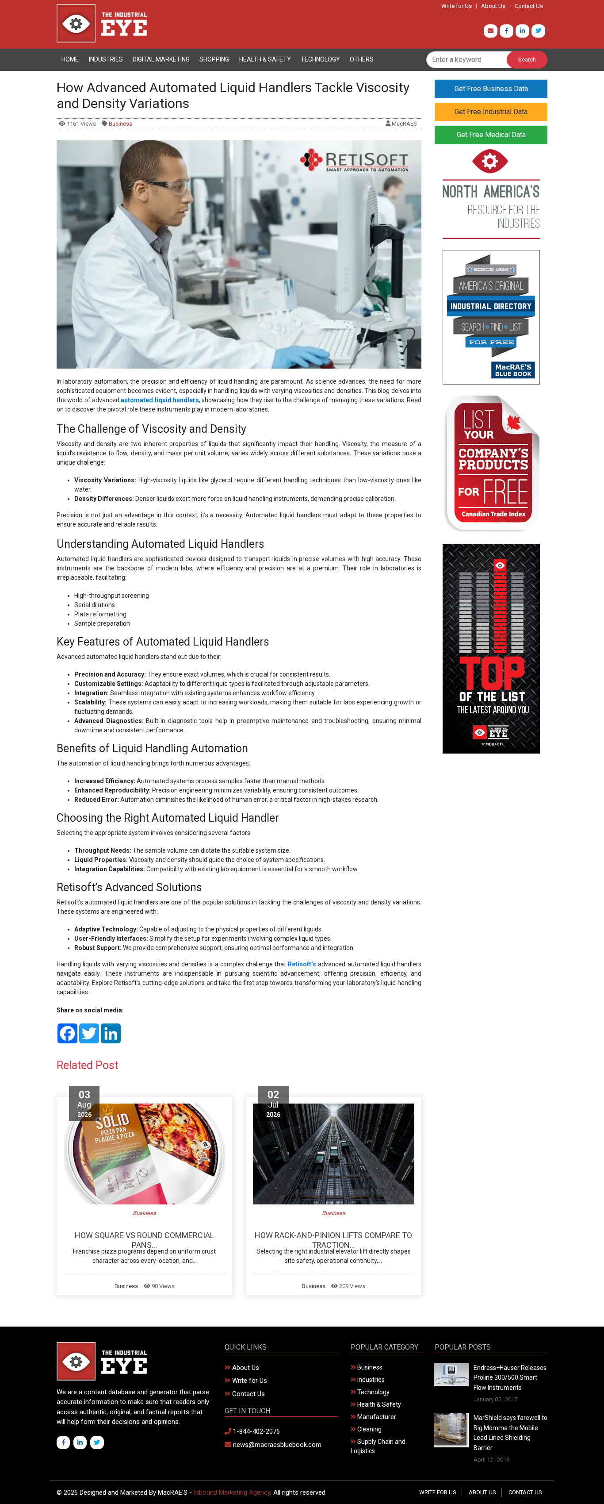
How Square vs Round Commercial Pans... (144, 1240)
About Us (493, 6)
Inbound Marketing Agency (232, 1492)
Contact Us (529, 6)
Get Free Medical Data (491, 135)
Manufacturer (376, 1416)
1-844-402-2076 (255, 1431)
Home (70, 59)
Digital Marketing (161, 59)
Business (120, 123)
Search (527, 59)
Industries (106, 59)
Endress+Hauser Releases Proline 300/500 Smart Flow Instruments (510, 1377)
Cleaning (369, 1429)
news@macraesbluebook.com (276, 1445)
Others (362, 59)
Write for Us (456, 6)
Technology (320, 59)
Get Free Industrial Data (491, 112)
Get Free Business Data (491, 89)
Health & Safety (265, 59)
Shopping (214, 59)
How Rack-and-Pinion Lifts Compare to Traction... (333, 1240)
